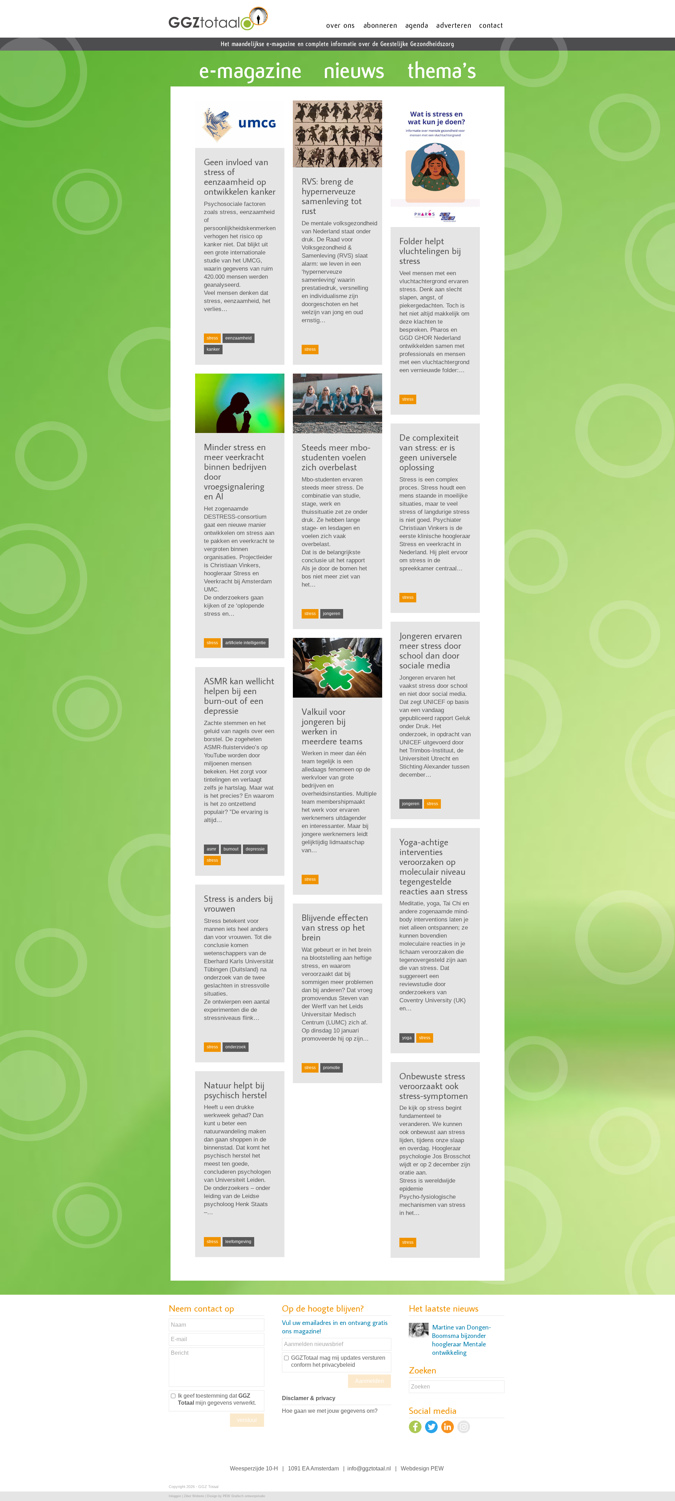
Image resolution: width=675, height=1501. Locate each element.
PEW (437, 1468)
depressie (255, 849)
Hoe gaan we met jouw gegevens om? (330, 1411)
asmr (211, 849)
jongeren (331, 613)
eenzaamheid (238, 338)
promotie (331, 1067)
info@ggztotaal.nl (369, 1468)
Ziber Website (194, 1496)
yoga (407, 1037)
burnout (231, 849)
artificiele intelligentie (245, 642)
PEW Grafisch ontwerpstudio (244, 1496)
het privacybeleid (334, 1365)
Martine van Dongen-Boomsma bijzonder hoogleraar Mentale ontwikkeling (461, 1340)
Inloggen (175, 1496)
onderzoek (235, 1046)
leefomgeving (238, 1241)
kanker (213, 349)
